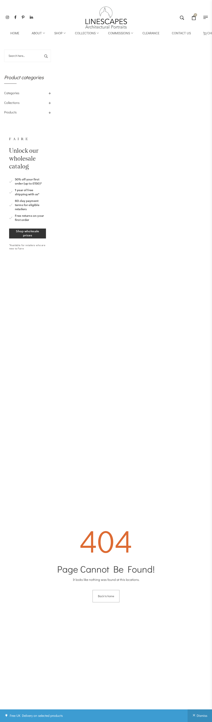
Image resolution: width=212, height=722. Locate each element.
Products (10, 112)
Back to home (106, 596)
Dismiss (202, 715)
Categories (11, 93)
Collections (11, 102)
